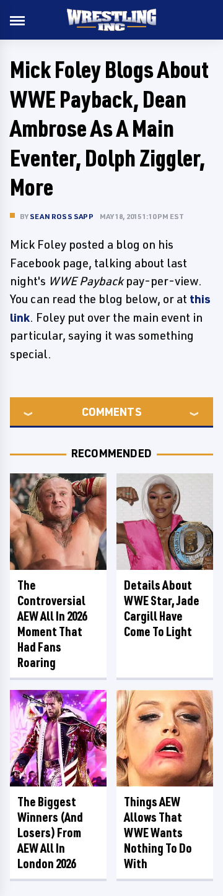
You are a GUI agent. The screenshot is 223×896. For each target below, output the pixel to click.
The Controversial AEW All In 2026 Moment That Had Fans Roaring (52, 623)
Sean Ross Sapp (62, 216)
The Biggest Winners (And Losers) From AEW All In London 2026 (50, 832)
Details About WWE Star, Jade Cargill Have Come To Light (161, 608)
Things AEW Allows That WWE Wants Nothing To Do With (158, 832)
